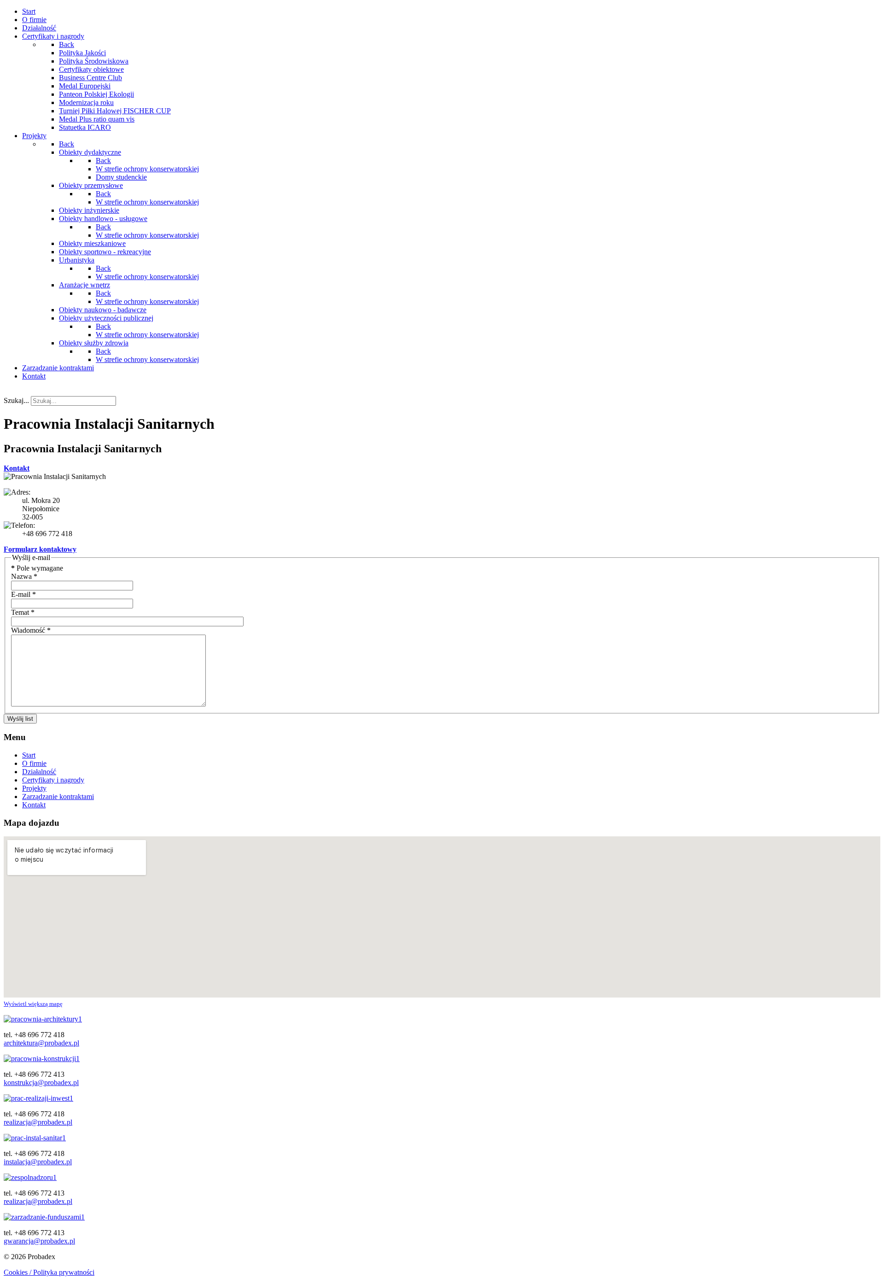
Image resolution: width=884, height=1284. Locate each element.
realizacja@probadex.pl (38, 1122)
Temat (23, 612)
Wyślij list (20, 718)
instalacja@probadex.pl (38, 1162)
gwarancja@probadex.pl (39, 1241)
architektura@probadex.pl (41, 1043)
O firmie (34, 763)
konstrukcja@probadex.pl (41, 1082)
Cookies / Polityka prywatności (49, 1272)
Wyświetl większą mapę (33, 1003)
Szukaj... (16, 400)
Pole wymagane (37, 568)
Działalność (39, 772)
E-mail (23, 594)
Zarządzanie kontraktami (58, 796)
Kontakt (16, 468)
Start (28, 755)
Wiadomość (31, 630)
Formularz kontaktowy (40, 549)
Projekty (34, 788)
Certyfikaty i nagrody (53, 780)
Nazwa (24, 576)
